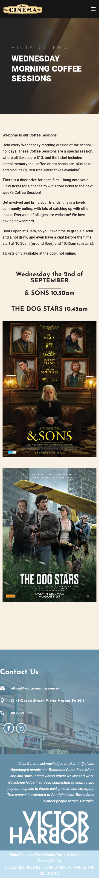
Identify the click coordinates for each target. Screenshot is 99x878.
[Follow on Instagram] (21, 728)
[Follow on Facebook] (8, 728)
